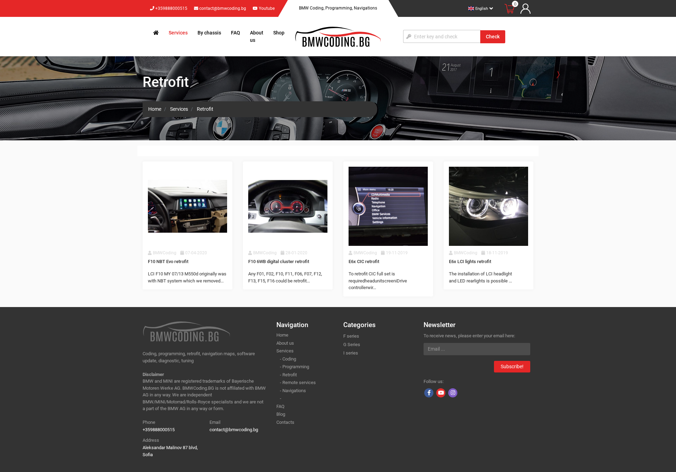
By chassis (209, 33)
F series (351, 336)
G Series (351, 344)
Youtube (266, 8)
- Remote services (298, 382)
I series (350, 353)
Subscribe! (512, 366)
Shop (278, 33)
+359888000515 (170, 8)
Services (178, 33)
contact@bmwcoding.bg (222, 8)
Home (282, 335)
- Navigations (293, 390)
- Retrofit (288, 374)
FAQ (235, 33)
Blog (280, 414)
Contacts (285, 422)
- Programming (294, 366)
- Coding (288, 359)
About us (256, 36)
